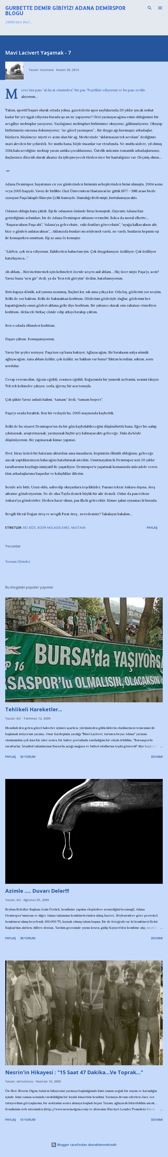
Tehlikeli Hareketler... (33, 709)
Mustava (78, 527)
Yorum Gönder (17, 561)
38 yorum (27, 938)
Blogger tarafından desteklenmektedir (86, 1145)
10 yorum (27, 1119)
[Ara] (149, 7)
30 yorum (27, 757)
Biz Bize (29, 527)
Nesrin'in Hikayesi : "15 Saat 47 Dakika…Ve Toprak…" (74, 1072)
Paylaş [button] (152, 527)
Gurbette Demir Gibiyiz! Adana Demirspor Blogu (65, 10)
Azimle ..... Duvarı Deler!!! (37, 890)
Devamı (157, 757)
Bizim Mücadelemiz (53, 527)
